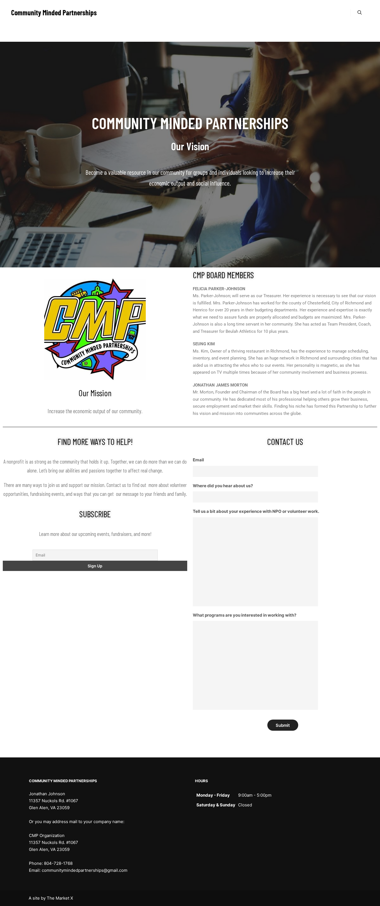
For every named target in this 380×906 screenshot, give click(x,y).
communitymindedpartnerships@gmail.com (84, 870)
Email (198, 459)
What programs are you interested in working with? (244, 615)
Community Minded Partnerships (39, 12)
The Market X (60, 898)
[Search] (360, 12)
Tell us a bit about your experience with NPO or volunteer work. (256, 511)
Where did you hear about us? (223, 485)
